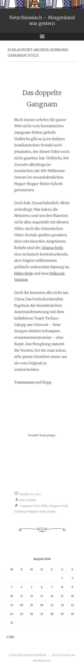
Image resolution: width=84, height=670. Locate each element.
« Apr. (10, 636)
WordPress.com (42, 660)
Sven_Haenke (27, 499)
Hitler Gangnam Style (54, 505)
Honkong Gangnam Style (30, 511)
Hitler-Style (23, 273)
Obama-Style (52, 248)
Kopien (51, 511)
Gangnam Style (29, 505)
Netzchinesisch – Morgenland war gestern (42, 20)
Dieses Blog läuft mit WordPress (27, 655)
